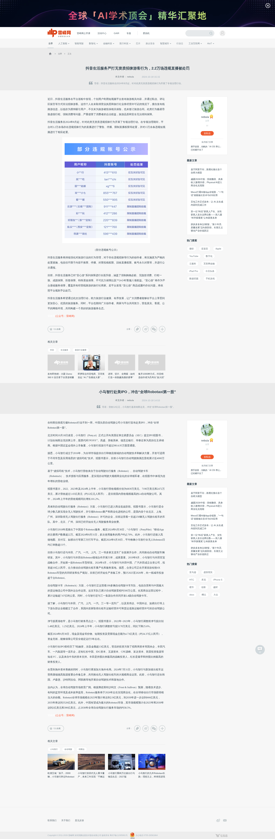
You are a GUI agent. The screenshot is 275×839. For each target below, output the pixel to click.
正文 (69, 54)
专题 (129, 33)
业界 (50, 43)
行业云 (179, 43)
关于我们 (65, 820)
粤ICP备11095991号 (119, 835)
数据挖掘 (193, 278)
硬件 (191, 587)
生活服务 (64, 350)
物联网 (197, 49)
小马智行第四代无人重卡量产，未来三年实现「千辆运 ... (91, 776)
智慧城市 (164, 43)
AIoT (209, 43)
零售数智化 (70, 49)
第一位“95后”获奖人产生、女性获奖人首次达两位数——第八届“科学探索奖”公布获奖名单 (206, 214)
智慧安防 (136, 49)
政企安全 (150, 43)
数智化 (92, 43)
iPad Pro (193, 271)
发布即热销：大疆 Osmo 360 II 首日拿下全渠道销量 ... (61, 377)
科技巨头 (95, 49)
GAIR (116, 33)
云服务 (192, 263)
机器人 (215, 49)
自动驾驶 (68, 749)
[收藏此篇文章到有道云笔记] (137, 329)
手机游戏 (210, 278)
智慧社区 (165, 49)
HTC (191, 579)
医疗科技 (124, 43)
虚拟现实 (208, 572)
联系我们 (52, 820)
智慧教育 (146, 49)
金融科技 (107, 43)
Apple (218, 248)
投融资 (109, 49)
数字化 (209, 256)
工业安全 (186, 49)
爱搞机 (146, 33)
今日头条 (209, 271)
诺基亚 (204, 248)
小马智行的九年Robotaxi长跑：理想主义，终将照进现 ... (151, 776)
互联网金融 (209, 263)
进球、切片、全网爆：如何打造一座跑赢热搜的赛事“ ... (121, 377)
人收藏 (57, 329)
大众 (216, 594)
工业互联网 (194, 43)
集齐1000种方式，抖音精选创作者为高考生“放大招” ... (151, 377)
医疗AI (101, 49)
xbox (191, 594)
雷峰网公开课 (83, 33)
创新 (203, 587)
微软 (191, 248)
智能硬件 (206, 49)
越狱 (215, 587)
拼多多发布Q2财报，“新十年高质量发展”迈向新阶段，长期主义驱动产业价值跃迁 (207, 227)
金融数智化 (81, 49)
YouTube (193, 256)
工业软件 (176, 49)
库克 (203, 579)
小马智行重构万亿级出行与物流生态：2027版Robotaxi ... (121, 776)
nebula (130, 76)
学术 (60, 49)
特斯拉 (82, 749)
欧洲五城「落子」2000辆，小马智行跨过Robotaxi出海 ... (61, 776)
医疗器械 (118, 49)
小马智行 (54, 749)
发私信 (207, 133)
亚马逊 (192, 572)
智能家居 (223, 49)
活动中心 (102, 33)
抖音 (52, 350)
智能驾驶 (79, 43)
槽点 (204, 594)
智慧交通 (156, 49)
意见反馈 (79, 820)
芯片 (138, 43)
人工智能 (62, 43)
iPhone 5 (217, 579)
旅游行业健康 (80, 350)
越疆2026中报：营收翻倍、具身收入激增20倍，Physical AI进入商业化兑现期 (207, 182)
